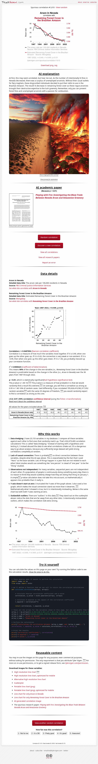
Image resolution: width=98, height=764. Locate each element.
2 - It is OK (36, 733)
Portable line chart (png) (24, 686)
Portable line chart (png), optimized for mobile (34, 690)
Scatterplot (18, 683)
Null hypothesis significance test (58, 380)
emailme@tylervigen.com (53, 750)
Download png (47, 65)
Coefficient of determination (34, 367)
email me (86, 2)
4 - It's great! (62, 733)
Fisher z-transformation (70, 399)
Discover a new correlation (49, 245)
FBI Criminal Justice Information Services (33, 285)
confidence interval (41, 399)
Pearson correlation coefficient (45, 351)
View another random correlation (49, 723)
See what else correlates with (28, 288)
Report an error (49, 262)
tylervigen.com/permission (76, 663)
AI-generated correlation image (27, 701)
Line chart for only (29, 694)
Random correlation (49, 237)
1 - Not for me (23, 733)
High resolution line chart (25, 672)
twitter (66, 750)
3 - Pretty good (48, 733)
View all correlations (49, 252)
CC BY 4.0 (49, 758)
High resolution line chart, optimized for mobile (34, 675)
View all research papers (49, 257)
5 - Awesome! (75, 733)
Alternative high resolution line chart (30, 679)
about (80, 2)
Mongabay (20, 298)
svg (55, 65)
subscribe (93, 2)
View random (61, 7)
